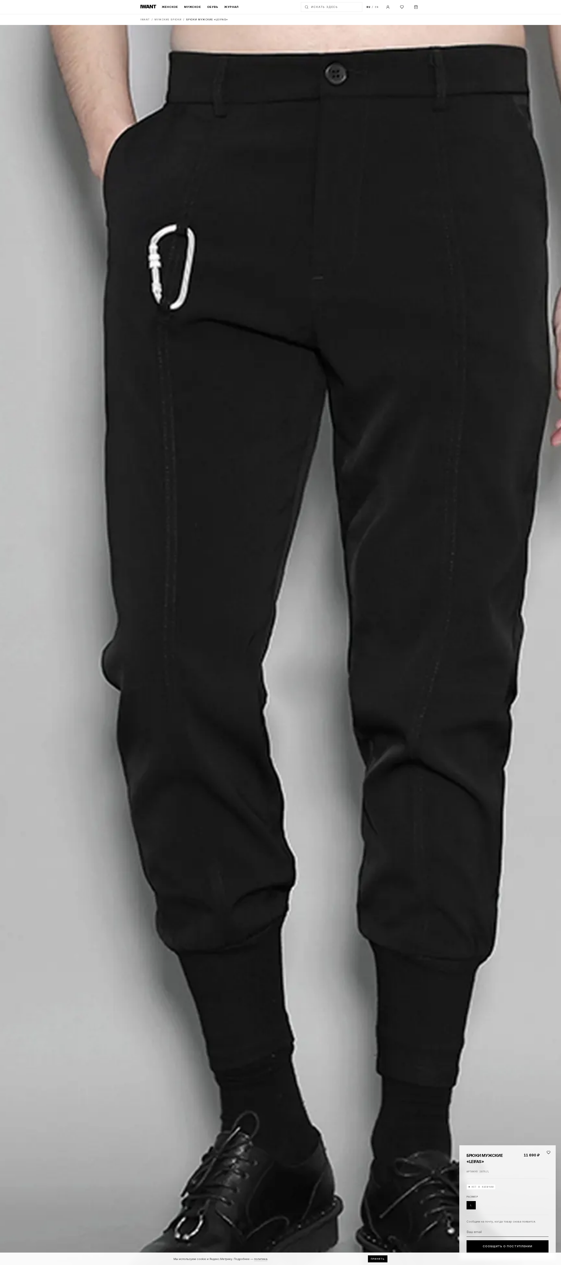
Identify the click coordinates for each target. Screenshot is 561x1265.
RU (368, 7)
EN (377, 7)
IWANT (145, 19)
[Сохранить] (548, 1152)
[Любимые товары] (402, 7)
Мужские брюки (167, 19)
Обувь (212, 7)
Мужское (192, 7)
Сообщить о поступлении (507, 1246)
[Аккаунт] (388, 7)
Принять (378, 1258)
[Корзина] (416, 7)
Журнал (231, 7)
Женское (170, 7)
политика (260, 1259)
